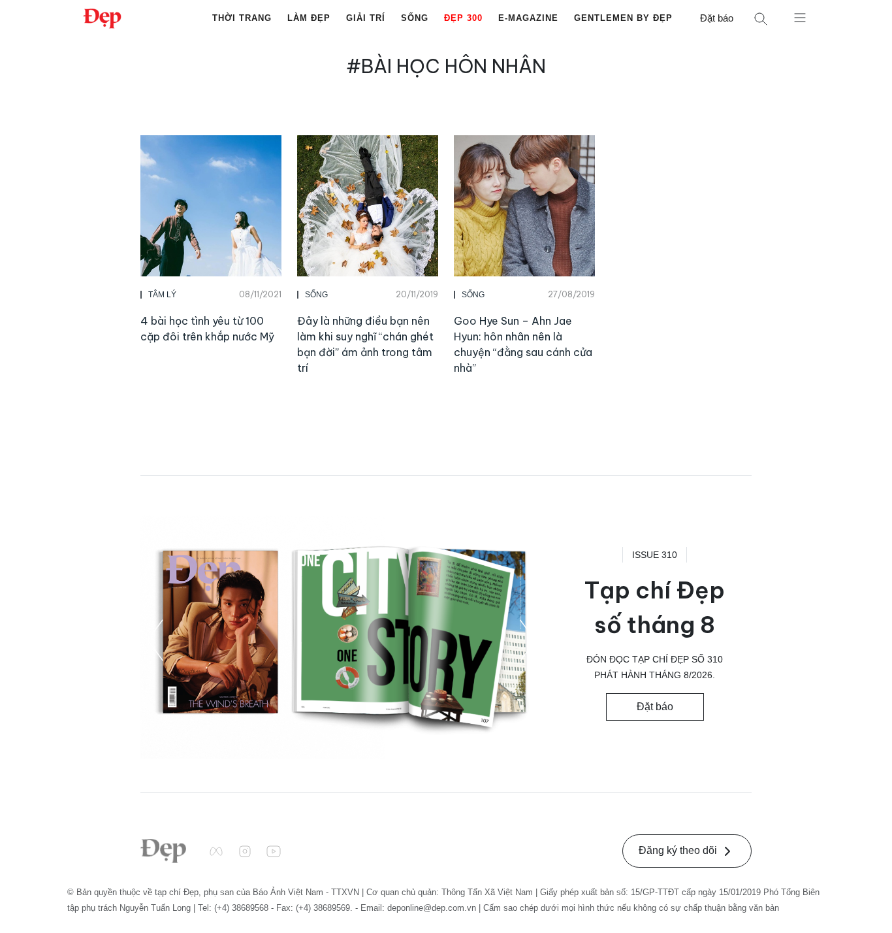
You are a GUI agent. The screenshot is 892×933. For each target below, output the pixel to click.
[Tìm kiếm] (761, 18)
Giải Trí (365, 18)
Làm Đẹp (308, 18)
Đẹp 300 (463, 18)
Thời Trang (242, 18)
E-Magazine (528, 18)
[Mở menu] (800, 17)
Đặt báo (716, 18)
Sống (414, 18)
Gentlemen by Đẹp (623, 18)
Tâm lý (162, 295)
